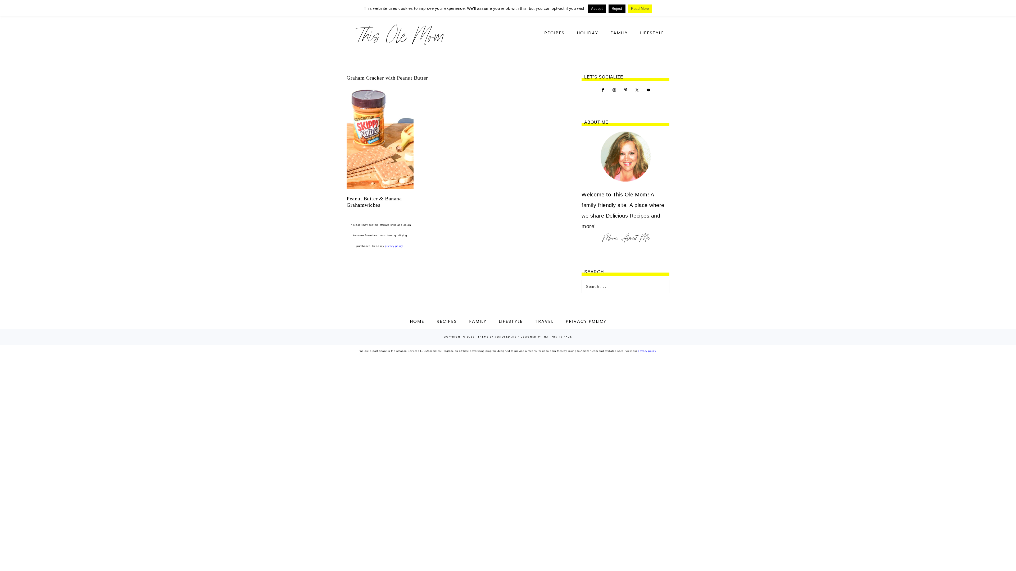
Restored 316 (506, 336)
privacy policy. (394, 246)
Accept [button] (597, 9)
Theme (483, 336)
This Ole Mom (399, 35)
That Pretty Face (557, 336)
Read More (640, 9)
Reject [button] (617, 9)
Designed (528, 336)
